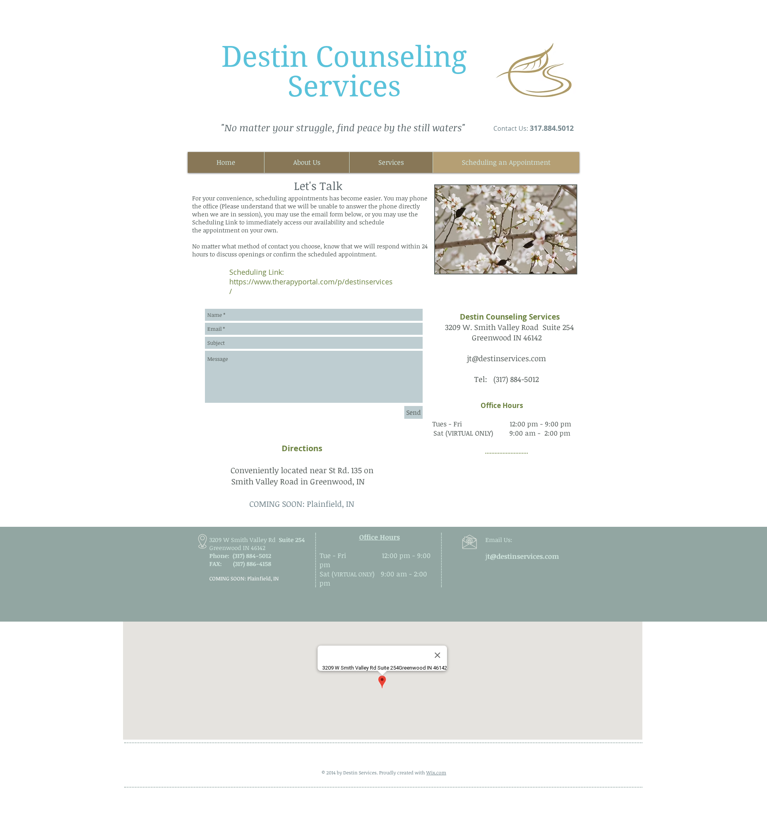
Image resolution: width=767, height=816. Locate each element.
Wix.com (436, 772)
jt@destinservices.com (506, 358)
